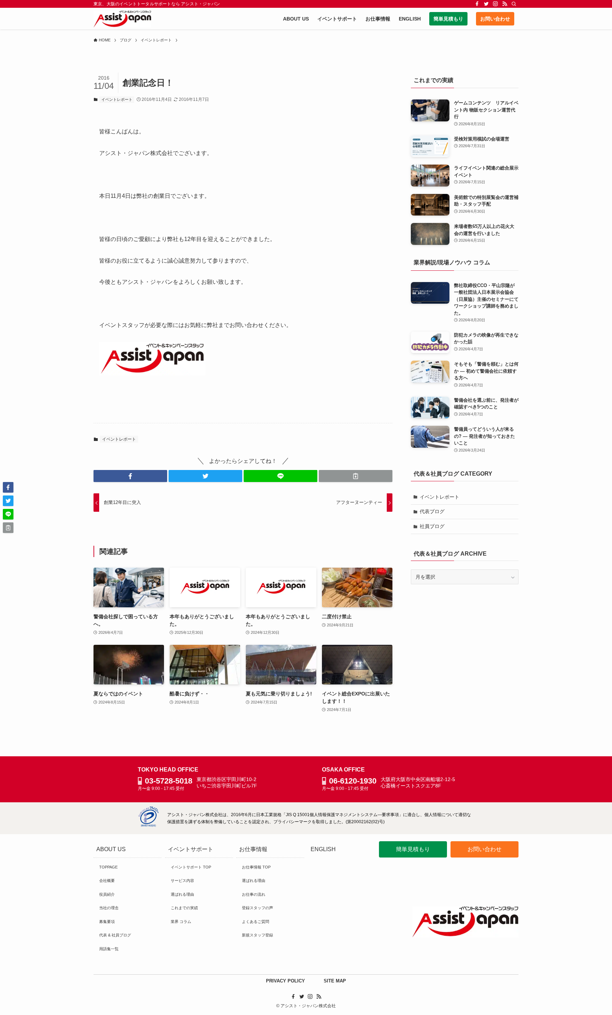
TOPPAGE (108, 867)
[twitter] (486, 4)
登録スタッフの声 (257, 908)
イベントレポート (116, 99)
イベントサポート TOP (191, 867)
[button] (130, 476)
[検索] (513, 4)
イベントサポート (190, 849)
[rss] (504, 4)
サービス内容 (182, 880)
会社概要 (107, 880)
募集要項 (107, 921)
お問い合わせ (485, 849)
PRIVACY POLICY (285, 981)
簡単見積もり (413, 849)
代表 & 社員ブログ (115, 935)
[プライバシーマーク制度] (148, 825)
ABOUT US (111, 849)
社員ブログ (432, 526)
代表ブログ (432, 511)
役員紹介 (107, 894)
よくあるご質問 (255, 921)
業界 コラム (181, 921)
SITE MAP (335, 981)
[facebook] (477, 4)
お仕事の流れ (253, 894)
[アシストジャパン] (122, 19)
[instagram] (495, 4)
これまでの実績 (184, 908)
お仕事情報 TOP (256, 867)
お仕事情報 (253, 849)
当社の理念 (109, 908)
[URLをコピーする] (355, 476)
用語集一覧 (109, 949)
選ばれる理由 (182, 894)
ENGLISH (323, 849)
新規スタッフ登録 (257, 935)
